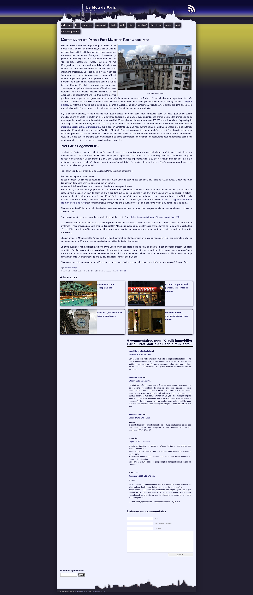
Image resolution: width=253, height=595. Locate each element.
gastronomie (101, 25)
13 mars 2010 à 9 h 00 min (140, 381)
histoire (113, 25)
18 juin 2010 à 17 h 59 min (139, 442)
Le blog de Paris (101, 7)
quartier (168, 25)
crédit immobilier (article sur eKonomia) (81, 127)
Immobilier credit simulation (140, 351)
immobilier (68, 268)
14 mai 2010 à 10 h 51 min (139, 418)
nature (131, 25)
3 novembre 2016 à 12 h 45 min (142, 476)
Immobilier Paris (135, 378)
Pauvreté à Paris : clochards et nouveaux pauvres (176, 315)
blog (77, 25)
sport (177, 25)
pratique (75, 268)
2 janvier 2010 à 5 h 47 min (140, 354)
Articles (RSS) (85, 591)
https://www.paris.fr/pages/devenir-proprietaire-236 (155, 217)
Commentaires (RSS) (98, 591)
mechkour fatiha (135, 414)
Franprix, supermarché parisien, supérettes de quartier (176, 287)
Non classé (142, 25)
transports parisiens (70, 31)
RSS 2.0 (123, 271)
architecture (66, 25)
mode (122, 25)
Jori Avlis (77, 591)
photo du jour (156, 25)
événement (87, 25)
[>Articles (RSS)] (192, 9)
